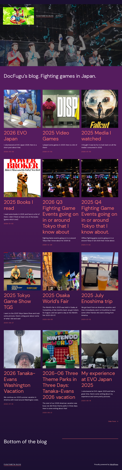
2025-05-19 (86, 401)
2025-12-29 (47, 245)
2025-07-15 (86, 319)
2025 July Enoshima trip (96, 298)
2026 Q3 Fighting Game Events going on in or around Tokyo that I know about (60, 217)
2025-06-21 (47, 413)
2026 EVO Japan (15, 136)
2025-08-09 (48, 319)
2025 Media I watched (96, 136)
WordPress (114, 464)
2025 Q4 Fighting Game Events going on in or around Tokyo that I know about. (99, 217)
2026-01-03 (86, 152)
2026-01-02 (8, 224)
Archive (58, 16)
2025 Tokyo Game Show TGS (17, 301)
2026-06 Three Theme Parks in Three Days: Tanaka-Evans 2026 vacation (60, 385)
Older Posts (113, 421)
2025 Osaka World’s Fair (56, 298)
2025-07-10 (8, 404)
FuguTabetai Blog (44, 16)
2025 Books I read (18, 205)
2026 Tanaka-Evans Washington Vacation (19, 382)
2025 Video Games (56, 136)
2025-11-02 (86, 245)
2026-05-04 (9, 152)
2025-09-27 (9, 323)
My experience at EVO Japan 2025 (98, 379)
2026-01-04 (47, 152)
